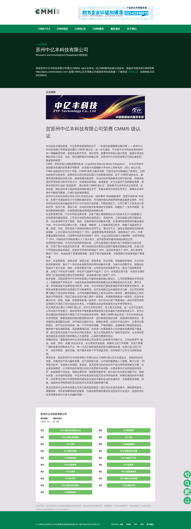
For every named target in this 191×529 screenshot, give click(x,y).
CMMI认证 (80, 28)
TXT (135, 524)
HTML (128, 524)
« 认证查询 (41, 44)
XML (121, 524)
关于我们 (132, 28)
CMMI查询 (98, 28)
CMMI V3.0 (44, 28)
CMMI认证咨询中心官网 (45, 10)
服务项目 (115, 28)
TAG (142, 524)
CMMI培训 (62, 28)
